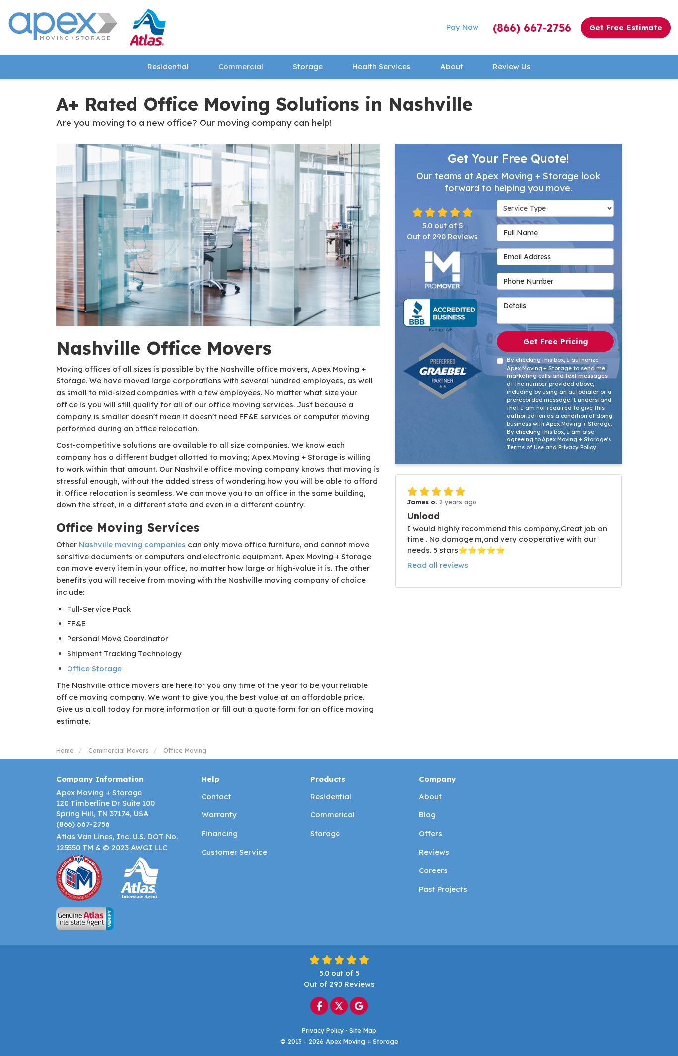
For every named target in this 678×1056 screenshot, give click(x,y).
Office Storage (94, 668)
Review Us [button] (512, 66)
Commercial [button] (240, 66)
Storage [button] (308, 66)
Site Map (362, 1030)
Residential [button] (168, 66)
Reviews (434, 852)
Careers (433, 870)
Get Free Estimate (625, 27)
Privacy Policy (577, 447)
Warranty (219, 814)
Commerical (332, 814)
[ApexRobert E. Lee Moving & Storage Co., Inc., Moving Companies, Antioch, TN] (440, 315)
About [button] (451, 66)
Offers (430, 833)
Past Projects (443, 889)
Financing (220, 833)
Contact (216, 796)
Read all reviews (437, 565)
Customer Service (234, 852)
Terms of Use (525, 447)
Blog (427, 814)
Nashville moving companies (131, 544)
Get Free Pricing (555, 341)
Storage (325, 833)
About (430, 796)
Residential (330, 796)
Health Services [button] (381, 66)
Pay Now (462, 27)
